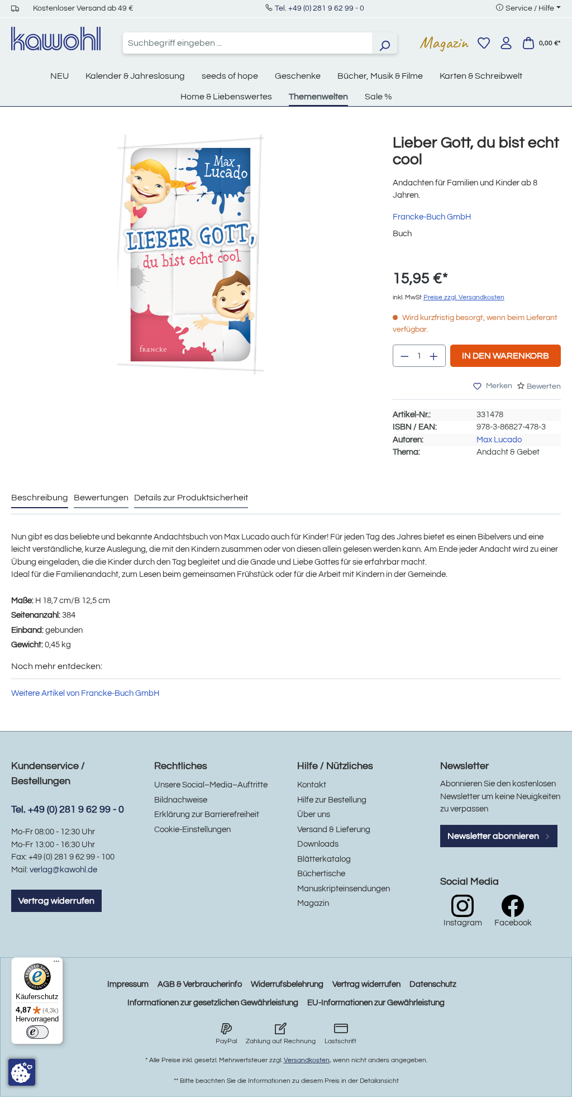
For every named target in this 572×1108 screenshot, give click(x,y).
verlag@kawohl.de (63, 870)
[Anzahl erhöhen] (434, 356)
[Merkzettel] (483, 43)
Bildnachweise (180, 800)
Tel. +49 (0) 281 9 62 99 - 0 (319, 8)
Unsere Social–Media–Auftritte (211, 785)
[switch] (37, 1032)
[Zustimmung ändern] (21, 1072)
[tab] (39, 498)
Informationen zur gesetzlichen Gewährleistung (212, 1003)
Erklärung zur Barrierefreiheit (206, 814)
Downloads (318, 844)
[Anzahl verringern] (404, 356)
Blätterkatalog (324, 859)
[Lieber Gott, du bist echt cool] (190, 255)
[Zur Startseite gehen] (56, 38)
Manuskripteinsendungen (343, 889)
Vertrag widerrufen (56, 900)
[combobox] (247, 43)
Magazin (444, 42)
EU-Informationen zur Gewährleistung (376, 1003)
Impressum (128, 984)
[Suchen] (384, 43)
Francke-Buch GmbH (432, 217)
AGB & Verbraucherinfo (200, 984)
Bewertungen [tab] (101, 497)
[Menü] (56, 964)
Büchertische (321, 874)
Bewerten (544, 386)
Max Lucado (499, 440)
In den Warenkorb (505, 355)
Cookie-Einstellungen (192, 829)
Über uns (313, 814)
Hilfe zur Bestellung (331, 800)
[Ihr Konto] (506, 43)
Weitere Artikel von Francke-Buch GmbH (85, 693)
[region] (191, 266)
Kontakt (311, 785)
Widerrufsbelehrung (287, 984)
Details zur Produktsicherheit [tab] (191, 497)
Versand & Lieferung (333, 829)
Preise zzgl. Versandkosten (463, 297)
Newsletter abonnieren (494, 836)
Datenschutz (432, 984)
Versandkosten (307, 1060)
